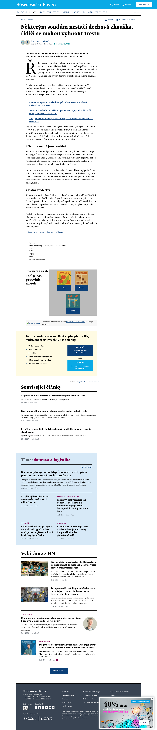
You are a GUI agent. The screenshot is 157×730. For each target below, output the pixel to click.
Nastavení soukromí (89, 699)
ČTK (32, 41)
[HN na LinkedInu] (46, 707)
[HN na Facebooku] (39, 707)
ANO (32, 254)
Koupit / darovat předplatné (119, 692)
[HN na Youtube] (53, 707)
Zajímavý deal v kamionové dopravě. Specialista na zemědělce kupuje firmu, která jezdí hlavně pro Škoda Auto (72, 505)
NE (31, 248)
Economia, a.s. (37, 695)
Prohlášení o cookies (90, 695)
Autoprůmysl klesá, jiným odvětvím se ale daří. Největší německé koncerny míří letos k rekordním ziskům (73, 591)
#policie (50, 232)
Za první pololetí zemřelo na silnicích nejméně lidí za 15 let (53, 396)
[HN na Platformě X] (36, 707)
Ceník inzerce (67, 706)
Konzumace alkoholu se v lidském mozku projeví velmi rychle (54, 411)
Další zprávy (59, 671)
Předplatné (144, 4)
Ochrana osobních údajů (91, 692)
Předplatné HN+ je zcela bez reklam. (87, 382)
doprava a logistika (52, 460)
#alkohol (59, 232)
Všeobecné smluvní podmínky (93, 702)
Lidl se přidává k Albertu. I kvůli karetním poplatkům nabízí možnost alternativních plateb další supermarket (74, 565)
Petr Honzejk (26, 615)
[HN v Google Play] (30, 718)
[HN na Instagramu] (43, 707)
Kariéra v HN (66, 702)
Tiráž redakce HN (68, 695)
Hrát (64, 288)
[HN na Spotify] (50, 707)
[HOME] (18, 12)
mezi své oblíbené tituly (75, 322)
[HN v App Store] (46, 718)
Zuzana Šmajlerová (41, 41)
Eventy (112, 695)
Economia (65, 699)
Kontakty (65, 692)
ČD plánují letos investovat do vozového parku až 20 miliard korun (35, 499)
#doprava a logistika (36, 232)
